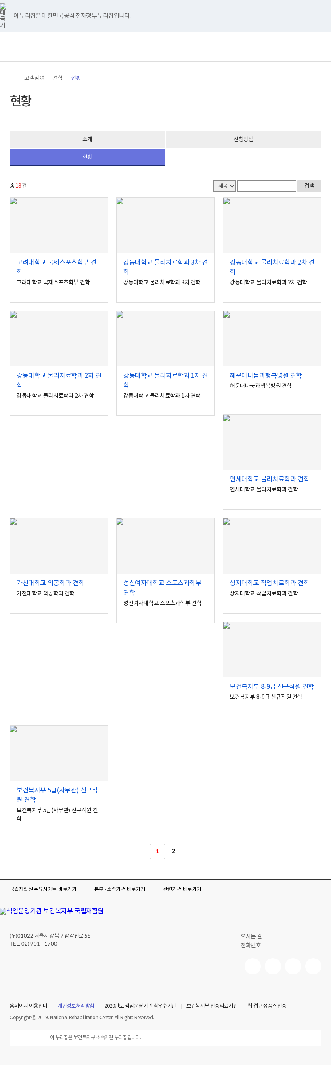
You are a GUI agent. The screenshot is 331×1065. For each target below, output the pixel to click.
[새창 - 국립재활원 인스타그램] (293, 966)
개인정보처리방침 (75, 1006)
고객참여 (34, 78)
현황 (76, 78)
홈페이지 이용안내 (28, 1006)
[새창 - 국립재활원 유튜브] (253, 966)
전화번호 (251, 945)
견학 (57, 78)
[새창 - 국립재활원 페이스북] (313, 966)
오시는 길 (251, 937)
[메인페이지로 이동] (165, 47)
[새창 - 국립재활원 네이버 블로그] (273, 966)
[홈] (14, 78)
